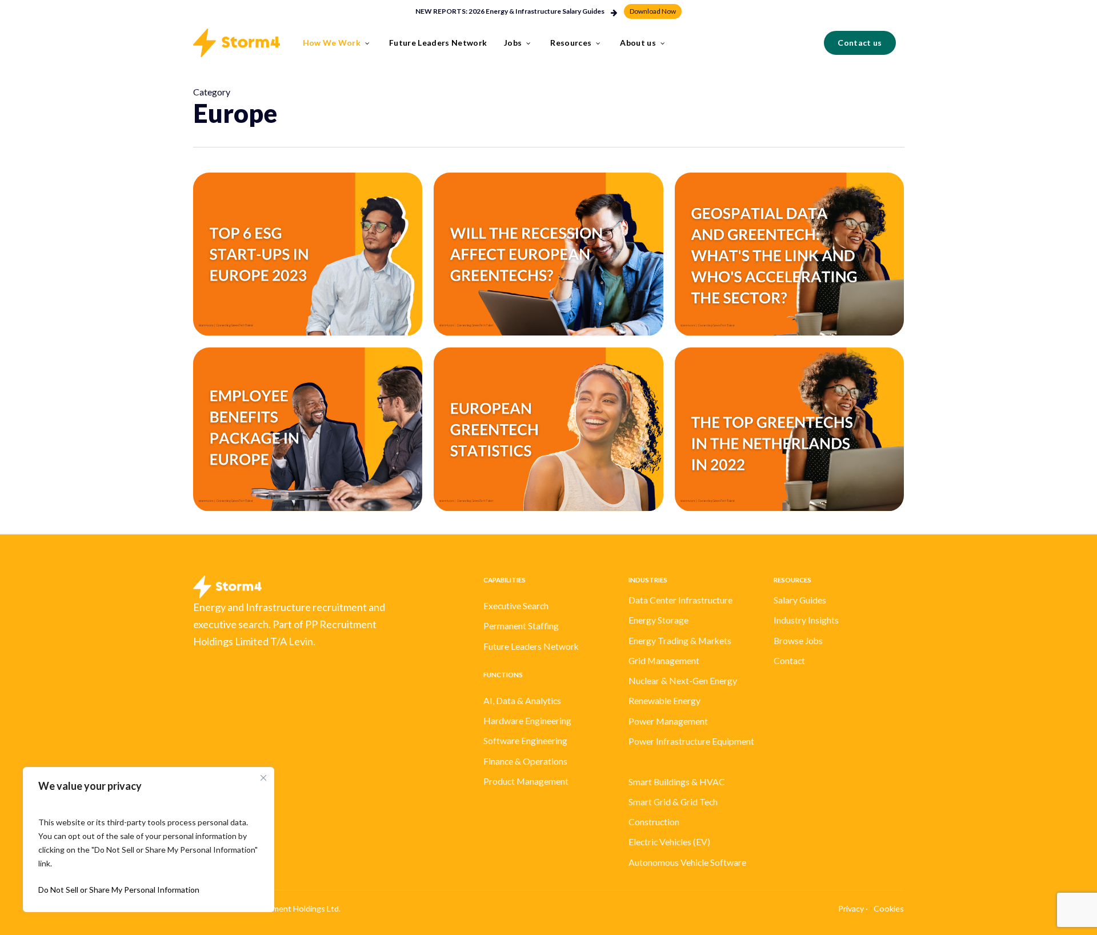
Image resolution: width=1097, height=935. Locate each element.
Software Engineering (525, 741)
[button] (653, 11)
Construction (653, 822)
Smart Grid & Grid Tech (673, 802)
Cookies (889, 908)
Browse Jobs (798, 641)
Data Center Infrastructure (680, 600)
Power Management (668, 721)
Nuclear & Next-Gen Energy (682, 681)
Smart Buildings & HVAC (676, 782)
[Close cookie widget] (263, 778)
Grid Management (663, 661)
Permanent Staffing (521, 626)
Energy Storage (658, 620)
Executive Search (515, 606)
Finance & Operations (525, 761)
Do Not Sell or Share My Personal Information (118, 889)
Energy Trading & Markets (679, 641)
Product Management (525, 781)
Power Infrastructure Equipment (691, 741)
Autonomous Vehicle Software (687, 862)
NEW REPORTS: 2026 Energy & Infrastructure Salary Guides (509, 11)
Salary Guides (800, 600)
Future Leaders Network (531, 646)
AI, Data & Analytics (522, 701)
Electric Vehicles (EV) (669, 842)
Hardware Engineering (527, 721)
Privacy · (853, 908)
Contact (789, 661)
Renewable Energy (664, 701)
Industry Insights (806, 620)
